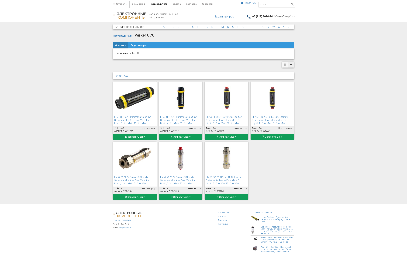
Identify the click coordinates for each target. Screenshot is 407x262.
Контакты (207, 4)
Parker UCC (121, 75)
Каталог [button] (120, 4)
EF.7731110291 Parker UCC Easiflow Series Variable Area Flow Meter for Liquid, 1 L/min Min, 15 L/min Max (132, 120)
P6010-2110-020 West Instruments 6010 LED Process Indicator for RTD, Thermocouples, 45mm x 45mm (277, 249)
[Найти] (292, 5)
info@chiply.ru (250, 3)
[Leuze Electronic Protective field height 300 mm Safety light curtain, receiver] (256, 220)
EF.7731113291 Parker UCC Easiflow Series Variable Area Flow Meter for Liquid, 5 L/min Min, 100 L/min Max (224, 120)
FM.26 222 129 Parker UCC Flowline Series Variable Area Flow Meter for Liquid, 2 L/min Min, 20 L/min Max (178, 180)
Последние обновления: (261, 212)
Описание (120, 45)
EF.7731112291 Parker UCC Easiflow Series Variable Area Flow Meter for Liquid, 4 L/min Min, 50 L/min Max (178, 120)
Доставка (191, 4)
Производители (159, 4)
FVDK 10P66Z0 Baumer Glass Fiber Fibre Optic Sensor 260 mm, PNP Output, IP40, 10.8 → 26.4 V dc (277, 239)
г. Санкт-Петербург (122, 220)
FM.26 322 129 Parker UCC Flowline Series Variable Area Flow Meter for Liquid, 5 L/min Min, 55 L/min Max (223, 180)
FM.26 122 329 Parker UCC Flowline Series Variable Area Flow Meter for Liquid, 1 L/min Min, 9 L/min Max (132, 180)
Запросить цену (136, 137)
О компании (138, 4)
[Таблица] (291, 65)
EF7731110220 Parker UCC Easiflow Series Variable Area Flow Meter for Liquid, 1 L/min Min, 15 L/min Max (270, 120)
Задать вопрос (224, 16)
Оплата (176, 4)
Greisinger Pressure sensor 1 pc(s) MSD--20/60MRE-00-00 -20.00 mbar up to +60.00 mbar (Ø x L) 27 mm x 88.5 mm (277, 230)
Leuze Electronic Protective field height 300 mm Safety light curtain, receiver (276, 219)
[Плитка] (285, 65)
